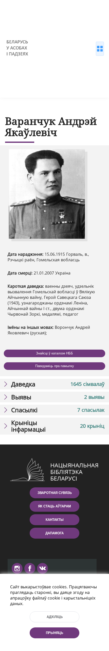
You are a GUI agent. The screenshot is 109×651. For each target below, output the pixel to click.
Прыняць (54, 633)
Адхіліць (55, 617)
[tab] (54, 384)
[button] (54, 384)
